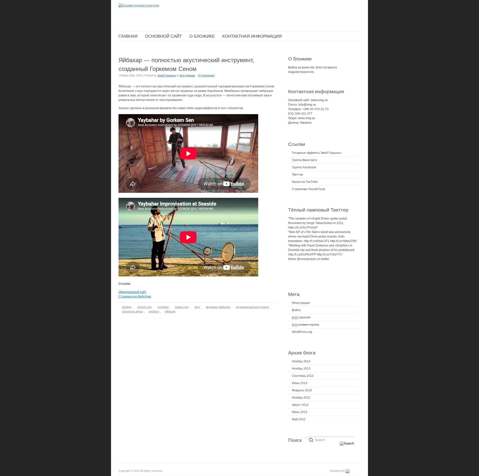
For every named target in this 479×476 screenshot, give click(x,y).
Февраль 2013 (302, 390)
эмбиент (153, 311)
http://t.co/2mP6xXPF (302, 254)
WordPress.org (302, 332)
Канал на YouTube (305, 182)
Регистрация (301, 303)
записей (301, 317)
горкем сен (182, 306)
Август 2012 (300, 405)
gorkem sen (144, 306)
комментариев (305, 324)
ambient (126, 306)
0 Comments (206, 75)
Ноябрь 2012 (301, 397)
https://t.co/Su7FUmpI (302, 227)
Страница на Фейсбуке (135, 296)
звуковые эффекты (218, 306)
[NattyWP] (353, 470)
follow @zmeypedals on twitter (308, 259)
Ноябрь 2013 (301, 368)
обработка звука (132, 311)
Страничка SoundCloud (308, 189)
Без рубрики (187, 75)
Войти (296, 310)
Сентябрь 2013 (303, 376)
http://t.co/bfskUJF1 (316, 241)
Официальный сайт (132, 292)
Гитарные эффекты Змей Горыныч (316, 153)
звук (197, 306)
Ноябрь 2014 (301, 361)
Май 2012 (299, 419)
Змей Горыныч (166, 75)
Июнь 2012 (299, 412)
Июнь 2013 (299, 383)
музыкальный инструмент (252, 306)
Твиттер (297, 174)
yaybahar (163, 306)
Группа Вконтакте (304, 160)
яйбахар (170, 311)
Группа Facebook (304, 167)
